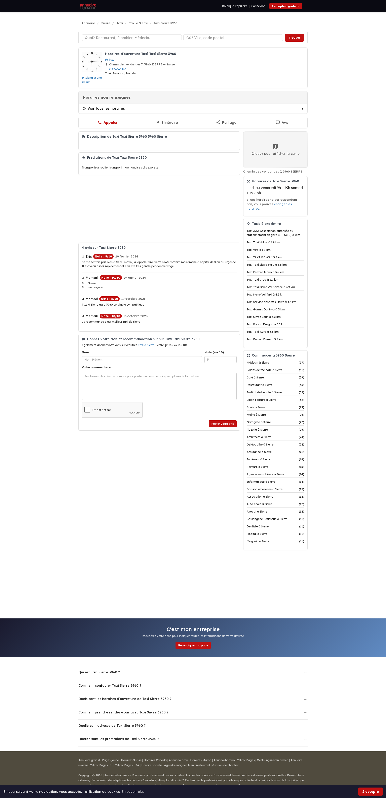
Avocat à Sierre (275, 511)
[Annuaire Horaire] (88, 6)
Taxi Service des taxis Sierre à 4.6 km (271, 302)
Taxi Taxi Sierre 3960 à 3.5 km (267, 265)
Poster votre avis (222, 424)
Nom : (86, 352)
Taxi (111, 59)
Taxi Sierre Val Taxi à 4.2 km (265, 294)
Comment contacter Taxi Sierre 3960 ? (109, 685)
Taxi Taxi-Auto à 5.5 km (263, 332)
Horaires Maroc (200, 760)
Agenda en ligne (175, 765)
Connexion (258, 6)
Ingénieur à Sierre (275, 459)
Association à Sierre (275, 496)
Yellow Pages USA (127, 765)
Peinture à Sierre (275, 467)
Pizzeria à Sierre (275, 429)
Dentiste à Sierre (275, 526)
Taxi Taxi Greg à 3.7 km (262, 279)
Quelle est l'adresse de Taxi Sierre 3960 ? (112, 726)
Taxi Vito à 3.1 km (259, 250)
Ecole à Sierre (275, 407)
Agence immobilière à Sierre (275, 474)
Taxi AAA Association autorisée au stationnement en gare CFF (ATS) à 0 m (273, 233)
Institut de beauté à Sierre (275, 392)
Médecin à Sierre (275, 362)
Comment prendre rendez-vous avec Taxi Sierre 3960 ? (123, 712)
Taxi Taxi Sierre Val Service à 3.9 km (271, 287)
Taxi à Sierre (146, 345)
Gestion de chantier (225, 765)
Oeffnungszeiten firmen (272, 760)
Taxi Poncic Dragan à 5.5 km (266, 324)
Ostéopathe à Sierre (275, 444)
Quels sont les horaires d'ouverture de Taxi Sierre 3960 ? (124, 699)
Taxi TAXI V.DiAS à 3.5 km (264, 257)
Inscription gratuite (285, 6)
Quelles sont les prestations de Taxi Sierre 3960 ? (118, 739)
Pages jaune (110, 760)
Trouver (294, 37)
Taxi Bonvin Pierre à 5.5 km (265, 339)
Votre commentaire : (97, 367)
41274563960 (117, 69)
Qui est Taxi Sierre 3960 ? (99, 672)
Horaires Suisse (131, 760)
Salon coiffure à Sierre (275, 400)
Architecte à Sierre (275, 437)
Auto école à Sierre (275, 504)
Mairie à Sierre (275, 415)
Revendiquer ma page (193, 645)
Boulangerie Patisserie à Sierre (275, 519)
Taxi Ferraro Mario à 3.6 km (265, 272)
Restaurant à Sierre (275, 385)
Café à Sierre (275, 377)
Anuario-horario (224, 760)
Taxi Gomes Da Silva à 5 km (266, 309)
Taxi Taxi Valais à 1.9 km (263, 242)
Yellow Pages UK (101, 765)
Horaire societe (151, 765)
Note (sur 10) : (215, 352)
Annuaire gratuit (89, 760)
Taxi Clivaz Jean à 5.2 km (264, 317)
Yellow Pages (246, 760)
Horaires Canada (155, 760)
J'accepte (370, 791)
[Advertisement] (159, 209)
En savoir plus (132, 791)
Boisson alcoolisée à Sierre (275, 489)
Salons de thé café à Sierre (275, 370)
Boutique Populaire (234, 6)
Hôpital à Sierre (275, 534)
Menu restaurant (199, 765)
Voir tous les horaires (106, 108)
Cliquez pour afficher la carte (276, 153)
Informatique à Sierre (275, 482)
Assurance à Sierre (275, 452)
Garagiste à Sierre (275, 422)
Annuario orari (178, 760)
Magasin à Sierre (275, 541)
